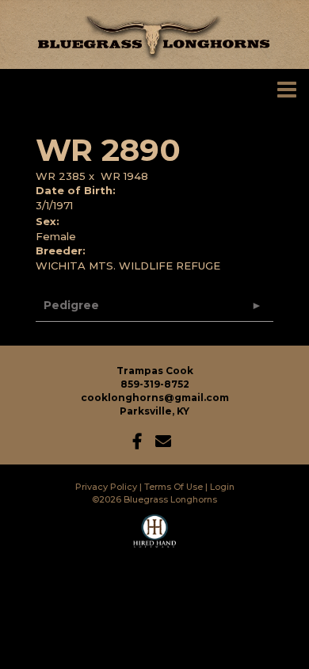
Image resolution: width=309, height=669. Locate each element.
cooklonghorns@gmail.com (155, 397)
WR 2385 (61, 176)
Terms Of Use (173, 486)
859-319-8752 (154, 384)
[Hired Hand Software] (155, 538)
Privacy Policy (106, 486)
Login (222, 486)
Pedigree (71, 305)
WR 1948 (124, 176)
